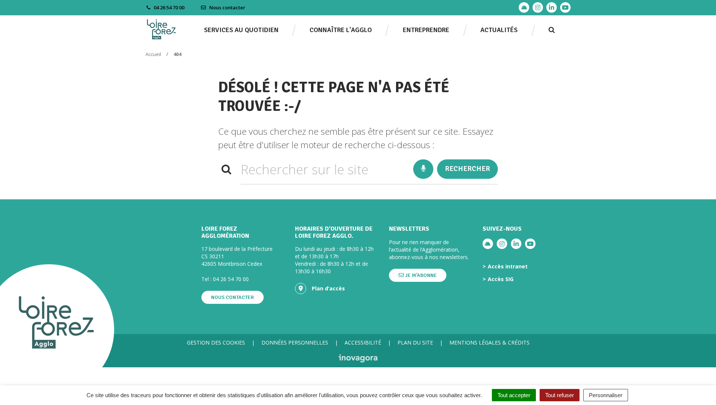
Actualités (499, 30)
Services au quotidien (241, 30)
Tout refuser (559, 395)
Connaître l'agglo (341, 30)
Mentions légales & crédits (489, 342)
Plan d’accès (328, 288)
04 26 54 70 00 (231, 279)
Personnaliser (605, 395)
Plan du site (415, 342)
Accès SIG (501, 279)
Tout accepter (513, 395)
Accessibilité (363, 342)
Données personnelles (294, 342)
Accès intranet (508, 266)
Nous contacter (226, 7)
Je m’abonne (420, 275)
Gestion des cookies (216, 342)
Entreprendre (426, 30)
